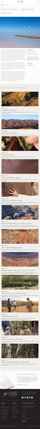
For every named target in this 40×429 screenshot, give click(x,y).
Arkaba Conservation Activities (12, 339)
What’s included (15, 409)
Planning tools (3, 416)
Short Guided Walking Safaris (12, 247)
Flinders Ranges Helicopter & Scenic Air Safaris (18, 270)
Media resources (4, 414)
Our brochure (14, 416)
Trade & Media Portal (5, 411)
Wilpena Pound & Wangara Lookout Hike (15, 362)
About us (2, 405)
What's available (15, 411)
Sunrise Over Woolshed (9, 133)
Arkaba (2, 52)
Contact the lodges (16, 405)
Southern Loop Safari (9, 110)
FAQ (13, 414)
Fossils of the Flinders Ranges (12, 200)
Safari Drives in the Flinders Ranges (14, 293)
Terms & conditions (31, 426)
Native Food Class (8, 154)
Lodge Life (34, 392)
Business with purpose (5, 407)
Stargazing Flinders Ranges (11, 177)
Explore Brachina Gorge (10, 316)
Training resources (4, 418)
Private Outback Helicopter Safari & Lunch (16, 223)
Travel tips (14, 407)
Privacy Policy (37, 426)
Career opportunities (5, 409)
